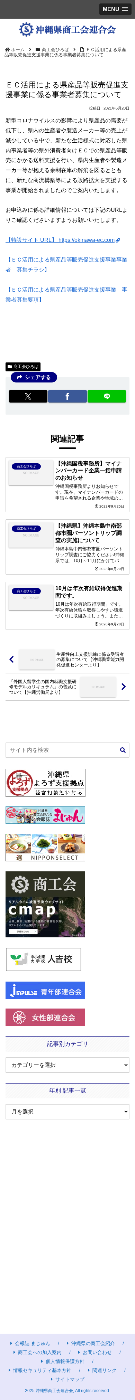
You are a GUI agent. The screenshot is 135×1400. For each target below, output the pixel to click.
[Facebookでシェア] (67, 396)
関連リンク (104, 1370)
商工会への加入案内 (40, 1352)
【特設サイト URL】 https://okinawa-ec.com (60, 240)
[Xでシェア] (28, 396)
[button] (122, 750)
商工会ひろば (26, 366)
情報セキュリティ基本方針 (42, 1370)
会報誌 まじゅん (32, 1343)
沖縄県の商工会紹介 (93, 1343)
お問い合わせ (97, 1352)
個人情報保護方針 (65, 1361)
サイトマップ (69, 1379)
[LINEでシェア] (107, 396)
